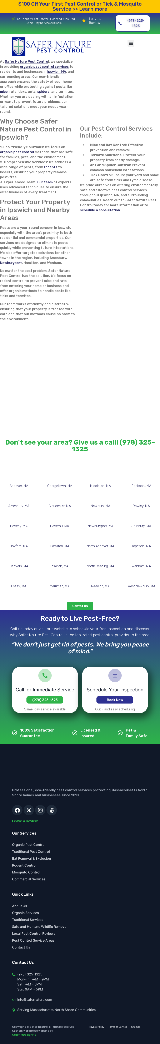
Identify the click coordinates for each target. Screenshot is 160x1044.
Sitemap (135, 1026)
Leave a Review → (27, 821)
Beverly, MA (19, 526)
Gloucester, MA (60, 506)
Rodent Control (24, 865)
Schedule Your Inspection (115, 690)
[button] (131, 43)
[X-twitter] (29, 810)
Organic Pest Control (28, 845)
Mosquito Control (26, 872)
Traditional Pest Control (31, 851)
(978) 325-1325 (45, 700)
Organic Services (25, 913)
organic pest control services (44, 67)
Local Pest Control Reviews (33, 933)
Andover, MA (19, 486)
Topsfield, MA (141, 546)
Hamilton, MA (59, 546)
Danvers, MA (19, 566)
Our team (45, 182)
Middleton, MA (100, 486)
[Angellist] (51, 810)
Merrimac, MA (60, 586)
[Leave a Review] (84, 20)
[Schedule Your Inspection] (115, 675)
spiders (43, 92)
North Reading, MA (100, 566)
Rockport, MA (141, 486)
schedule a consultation (100, 210)
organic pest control (17, 152)
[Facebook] (17, 810)
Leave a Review (95, 21)
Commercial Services (28, 879)
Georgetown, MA (59, 486)
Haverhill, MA (59, 526)
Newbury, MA (100, 506)
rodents (50, 167)
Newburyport (11, 263)
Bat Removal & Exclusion (31, 858)
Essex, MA (18, 586)
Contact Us (21, 947)
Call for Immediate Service (45, 690)
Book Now (115, 700)
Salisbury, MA (141, 526)
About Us (19, 906)
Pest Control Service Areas (33, 940)
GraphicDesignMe (24, 1034)
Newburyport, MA (100, 526)
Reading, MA (100, 586)
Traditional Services (27, 920)
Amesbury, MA (18, 506)
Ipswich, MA (56, 72)
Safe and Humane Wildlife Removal (39, 926)
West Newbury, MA (141, 586)
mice (4, 92)
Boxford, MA (19, 546)
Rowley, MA (141, 506)
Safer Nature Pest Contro (26, 62)
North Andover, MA (100, 546)
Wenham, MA (141, 566)
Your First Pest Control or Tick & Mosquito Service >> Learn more (80, 6)
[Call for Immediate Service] (45, 675)
